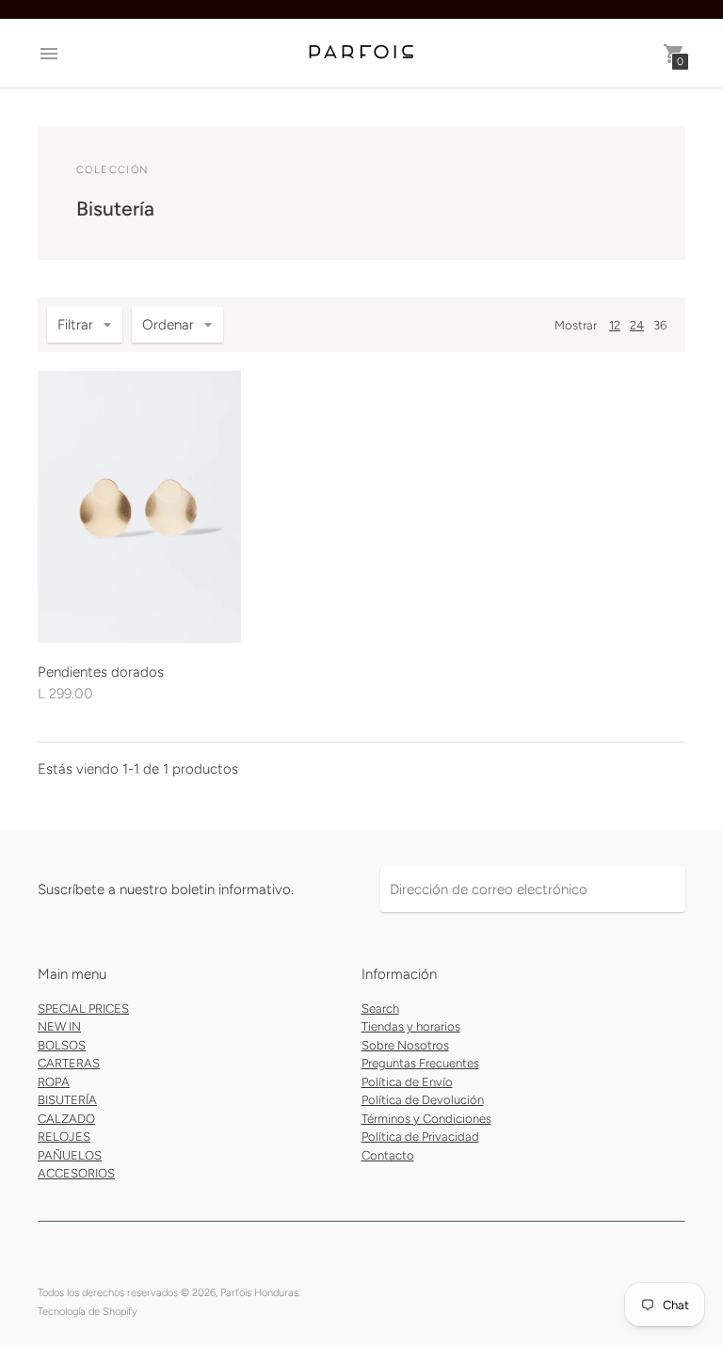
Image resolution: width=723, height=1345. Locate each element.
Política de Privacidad (420, 1136)
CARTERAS (69, 1063)
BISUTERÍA (67, 1100)
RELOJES (64, 1136)
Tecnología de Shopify (87, 1311)
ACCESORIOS (76, 1173)
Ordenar (168, 324)
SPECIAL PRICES (83, 1008)
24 (637, 325)
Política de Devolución (423, 1100)
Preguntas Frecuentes (420, 1063)
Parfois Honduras (259, 1293)
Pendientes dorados (101, 672)
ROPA (54, 1082)
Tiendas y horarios (411, 1026)
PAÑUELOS (70, 1155)
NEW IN (59, 1026)
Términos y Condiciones (426, 1119)
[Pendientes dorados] (139, 507)
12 (614, 325)
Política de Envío (407, 1082)
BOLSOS (62, 1045)
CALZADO (66, 1119)
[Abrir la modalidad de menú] (49, 53)
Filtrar (75, 324)
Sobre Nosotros (405, 1045)
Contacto (388, 1155)
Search (380, 1008)
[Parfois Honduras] (361, 53)
